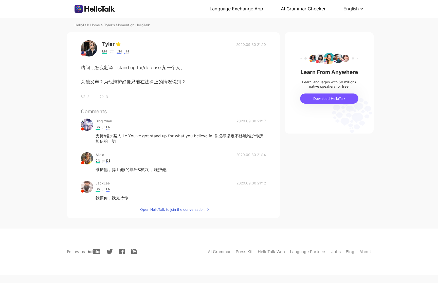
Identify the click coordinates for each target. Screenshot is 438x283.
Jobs (336, 251)
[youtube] (93, 251)
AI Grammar (219, 251)
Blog (350, 251)
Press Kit (244, 251)
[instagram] (134, 251)
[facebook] (122, 251)
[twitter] (109, 251)
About (365, 251)
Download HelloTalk (329, 98)
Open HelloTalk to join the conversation (172, 209)
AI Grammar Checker (303, 8)
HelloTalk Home (87, 25)
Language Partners (308, 251)
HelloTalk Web (271, 251)
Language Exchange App (236, 8)
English (351, 8)
